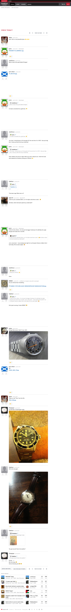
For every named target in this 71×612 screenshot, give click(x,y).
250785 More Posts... (6, 568)
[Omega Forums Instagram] (37, 609)
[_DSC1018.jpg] (13, 74)
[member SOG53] (2, 596)
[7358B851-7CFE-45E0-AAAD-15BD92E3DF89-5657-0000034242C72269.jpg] (27, 286)
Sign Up (63, 4)
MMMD (11, 281)
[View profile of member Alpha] (4, 43)
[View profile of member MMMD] (4, 286)
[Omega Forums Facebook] (39, 609)
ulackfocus (14, 103)
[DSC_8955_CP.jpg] (14, 370)
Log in (68, 4)
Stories (9, 1)
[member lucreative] (2, 591)
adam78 (14, 236)
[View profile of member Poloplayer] (4, 413)
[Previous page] (32, 33)
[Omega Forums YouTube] (29, 609)
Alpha (10, 37)
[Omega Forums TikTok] (34, 609)
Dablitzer (11, 181)
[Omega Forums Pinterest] (42, 609)
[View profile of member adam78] (4, 203)
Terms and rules (18, 609)
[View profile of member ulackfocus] (4, 66)
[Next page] (43, 33)
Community (4, 1)
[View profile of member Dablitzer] (4, 186)
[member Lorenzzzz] (2, 577)
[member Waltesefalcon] (2, 602)
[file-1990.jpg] (12, 400)
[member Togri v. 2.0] (2, 586)
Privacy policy (25, 609)
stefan (10, 328)
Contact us (11, 609)
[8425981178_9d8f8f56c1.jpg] (16, 51)
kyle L (13, 135)
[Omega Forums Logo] (4, 4)
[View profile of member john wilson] (4, 77)
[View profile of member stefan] (4, 333)
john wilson (12, 71)
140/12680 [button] (38, 33)
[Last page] (46, 33)
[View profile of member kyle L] (4, 54)
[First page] (29, 33)
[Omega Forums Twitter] (32, 609)
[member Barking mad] (2, 582)
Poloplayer (14, 533)
